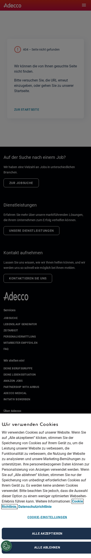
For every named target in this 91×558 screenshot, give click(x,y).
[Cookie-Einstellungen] (6, 546)
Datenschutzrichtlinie (35, 507)
